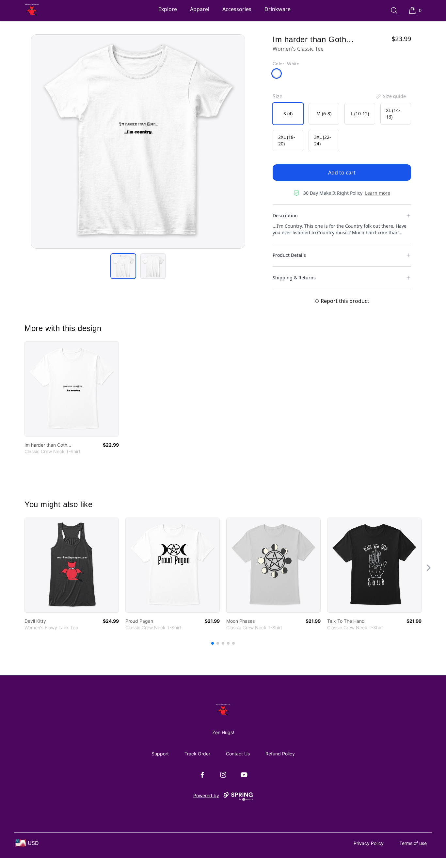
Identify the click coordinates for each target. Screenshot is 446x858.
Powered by (206, 795)
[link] (72, 389)
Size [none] (277, 96)
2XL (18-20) (286, 140)
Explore (167, 9)
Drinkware (277, 9)
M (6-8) (323, 113)
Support (160, 753)
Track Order (197, 753)
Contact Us (238, 753)
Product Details (289, 255)
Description (285, 215)
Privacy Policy (369, 843)
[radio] (288, 113)
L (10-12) (360, 113)
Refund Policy (280, 753)
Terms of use (413, 843)
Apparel (199, 9)
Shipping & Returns (294, 277)
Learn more (377, 193)
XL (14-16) (393, 113)
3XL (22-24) (322, 140)
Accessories (236, 9)
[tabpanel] (138, 141)
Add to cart (342, 172)
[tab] (123, 266)
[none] (390, 96)
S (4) (288, 113)
